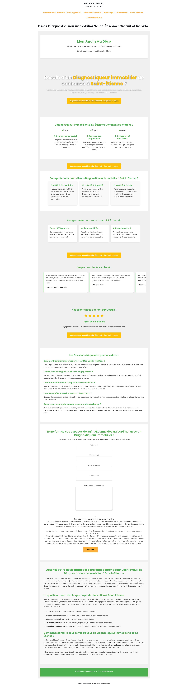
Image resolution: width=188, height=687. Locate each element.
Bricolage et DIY (74, 12)
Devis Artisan (136, 12)
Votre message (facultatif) (94, 486)
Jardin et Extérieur (92, 12)
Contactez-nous (94, 17)
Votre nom (94, 445)
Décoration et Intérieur (54, 12)
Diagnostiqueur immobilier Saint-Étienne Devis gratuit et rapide (94, 101)
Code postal (94, 475)
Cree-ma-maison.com (101, 684)
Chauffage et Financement (115, 12)
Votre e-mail (94, 455)
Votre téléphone (94, 465)
